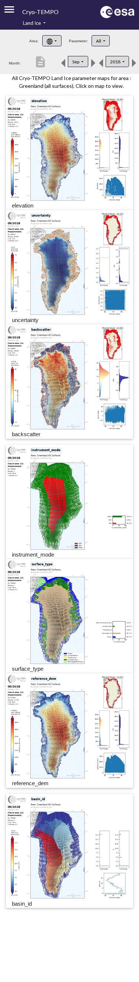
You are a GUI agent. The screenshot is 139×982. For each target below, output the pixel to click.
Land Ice (32, 23)
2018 (115, 61)
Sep (76, 61)
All (99, 41)
